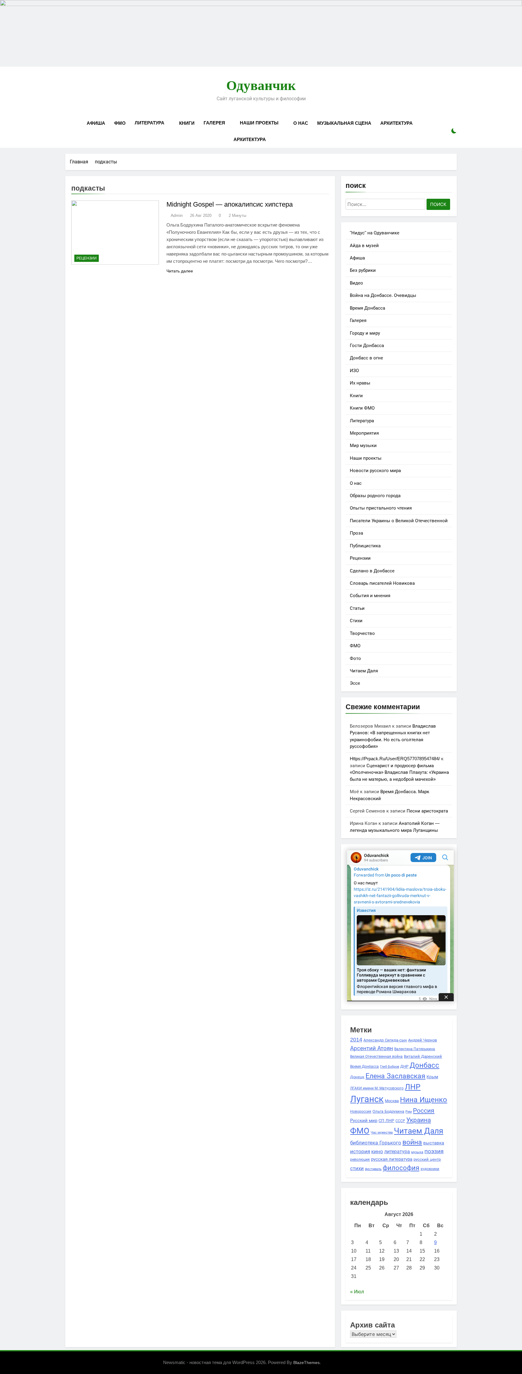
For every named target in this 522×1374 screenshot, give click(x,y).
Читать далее (179, 271)
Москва (392, 1101)
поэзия (433, 1151)
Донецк (357, 1077)
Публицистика (365, 545)
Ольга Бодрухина (388, 1111)
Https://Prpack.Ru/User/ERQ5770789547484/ (395, 758)
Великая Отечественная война (376, 1056)
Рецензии (86, 258)
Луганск (367, 1099)
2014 (356, 1039)
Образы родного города (375, 495)
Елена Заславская (395, 1076)
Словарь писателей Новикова (382, 583)
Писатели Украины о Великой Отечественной (399, 520)
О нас (300, 123)
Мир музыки (363, 445)
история (360, 1151)
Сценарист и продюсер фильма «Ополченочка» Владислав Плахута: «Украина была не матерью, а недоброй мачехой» (399, 772)
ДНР (404, 1066)
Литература (149, 122)
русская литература (391, 1159)
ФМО (120, 123)
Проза (356, 533)
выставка (433, 1143)
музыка (417, 1152)
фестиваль (373, 1169)
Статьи (357, 608)
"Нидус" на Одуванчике (374, 232)
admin (177, 215)
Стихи (356, 620)
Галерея (214, 122)
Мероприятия (364, 433)
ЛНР (412, 1087)
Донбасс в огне (366, 357)
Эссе (355, 683)
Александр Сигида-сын (385, 1040)
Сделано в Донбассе (372, 570)
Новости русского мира (375, 470)
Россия (423, 1110)
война (412, 1142)
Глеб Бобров (389, 1066)
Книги (187, 123)
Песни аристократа (427, 810)
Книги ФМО (362, 407)
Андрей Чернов (422, 1040)
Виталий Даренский (423, 1056)
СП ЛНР (386, 1120)
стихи (357, 1168)
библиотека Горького (375, 1143)
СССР (400, 1121)
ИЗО (354, 370)
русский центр (427, 1159)
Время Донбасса (367, 308)
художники (429, 1169)
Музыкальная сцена (344, 123)
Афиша (96, 123)
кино (377, 1151)
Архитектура (396, 123)
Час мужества (382, 1132)
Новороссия (360, 1111)
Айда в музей (364, 245)
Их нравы (360, 382)
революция (360, 1159)
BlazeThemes (306, 1362)
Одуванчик (261, 85)
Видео (356, 282)
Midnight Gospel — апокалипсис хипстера (229, 204)
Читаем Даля (364, 670)
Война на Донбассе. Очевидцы (383, 295)
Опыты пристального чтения (381, 507)
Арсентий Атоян (371, 1048)
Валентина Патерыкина (414, 1049)
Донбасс (424, 1065)
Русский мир (363, 1120)
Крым (432, 1076)
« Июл (357, 1291)
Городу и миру (365, 333)
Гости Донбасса (367, 345)
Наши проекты (259, 122)
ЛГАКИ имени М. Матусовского (377, 1088)
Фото (355, 658)
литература (397, 1151)
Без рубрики (363, 270)
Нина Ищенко (423, 1100)
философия (401, 1168)
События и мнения (370, 595)
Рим (408, 1111)
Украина (418, 1119)
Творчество (362, 633)
